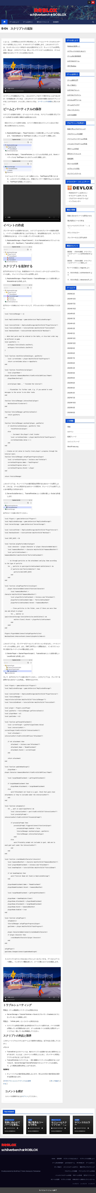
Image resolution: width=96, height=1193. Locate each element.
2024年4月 (71, 323)
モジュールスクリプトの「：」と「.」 (59, 1124)
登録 (68, 427)
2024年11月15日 (81, 1128)
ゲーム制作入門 (72, 80)
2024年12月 (71, 299)
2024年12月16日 (58, 1128)
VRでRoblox (71, 66)
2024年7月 (71, 318)
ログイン (25, 1096)
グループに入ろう (73, 110)
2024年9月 (71, 313)
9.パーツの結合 (72, 268)
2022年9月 (71, 373)
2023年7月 (71, 358)
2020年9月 (71, 407)
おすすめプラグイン (74, 95)
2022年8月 (71, 378)
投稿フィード (71, 437)
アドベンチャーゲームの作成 (77, 139)
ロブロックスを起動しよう (87, 1158)
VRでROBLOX (80, 1162)
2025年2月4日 (11, 1128)
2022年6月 (71, 383)
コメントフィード (73, 441)
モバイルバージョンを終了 (48, 1190)
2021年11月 (71, 398)
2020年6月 (71, 412)
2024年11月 (71, 304)
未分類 (30, 1119)
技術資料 (56, 22)
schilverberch (86, 254)
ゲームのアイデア (73, 105)
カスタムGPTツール (74, 100)
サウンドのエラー (73, 233)
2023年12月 (71, 338)
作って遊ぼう (55, 1081)
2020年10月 (71, 403)
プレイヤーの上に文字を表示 (77, 237)
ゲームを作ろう (28, 22)
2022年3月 (71, 393)
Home (53, 1158)
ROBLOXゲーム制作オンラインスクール (84, 1179)
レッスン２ (84, 1183)
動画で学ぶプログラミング (76, 129)
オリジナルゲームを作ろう (71, 1167)
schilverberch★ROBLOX (48, 15)
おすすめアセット (73, 90)
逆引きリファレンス (43, 22)
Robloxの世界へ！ (73, 46)
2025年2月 (71, 294)
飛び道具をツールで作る (75, 221)
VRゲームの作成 (73, 149)
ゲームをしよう (14, 22)
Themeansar (36, 1171)
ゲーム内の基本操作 (74, 56)
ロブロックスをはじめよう (76, 51)
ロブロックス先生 (73, 168)
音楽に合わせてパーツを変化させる (79, 216)
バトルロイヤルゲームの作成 (77, 144)
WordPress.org (72, 446)
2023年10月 (71, 343)
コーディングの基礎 (44, 101)
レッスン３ (91, 1183)
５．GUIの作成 (72, 273)
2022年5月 (71, 388)
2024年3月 (71, 328)
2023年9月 (71, 348)
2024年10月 (71, 309)
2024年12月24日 (35, 1128)
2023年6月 (71, 363)
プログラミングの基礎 (75, 134)
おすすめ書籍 (71, 115)
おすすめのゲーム (73, 61)
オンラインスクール (74, 173)
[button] (93, 22)
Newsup (28, 1171)
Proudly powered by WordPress (10, 1171)
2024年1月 (71, 333)
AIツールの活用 (72, 164)
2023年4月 (71, 368)
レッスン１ (76, 1183)
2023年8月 (71, 353)
